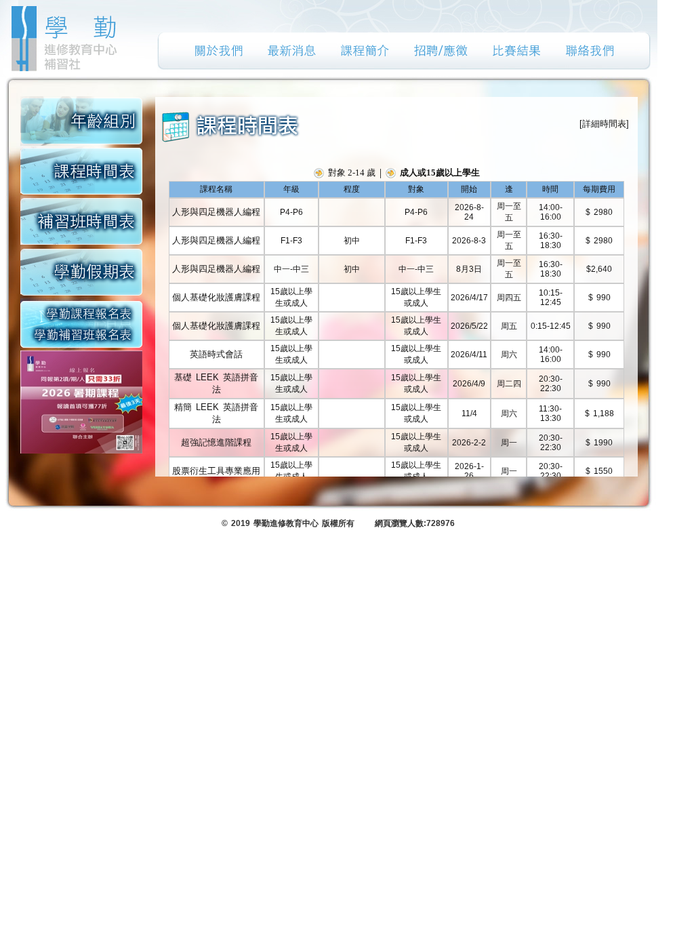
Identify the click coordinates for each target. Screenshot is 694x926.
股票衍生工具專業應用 (216, 471)
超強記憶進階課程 (216, 442)
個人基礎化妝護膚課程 (216, 297)
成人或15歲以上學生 (440, 172)
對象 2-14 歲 (351, 172)
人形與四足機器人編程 (216, 212)
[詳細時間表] (604, 124)
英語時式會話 (216, 354)
